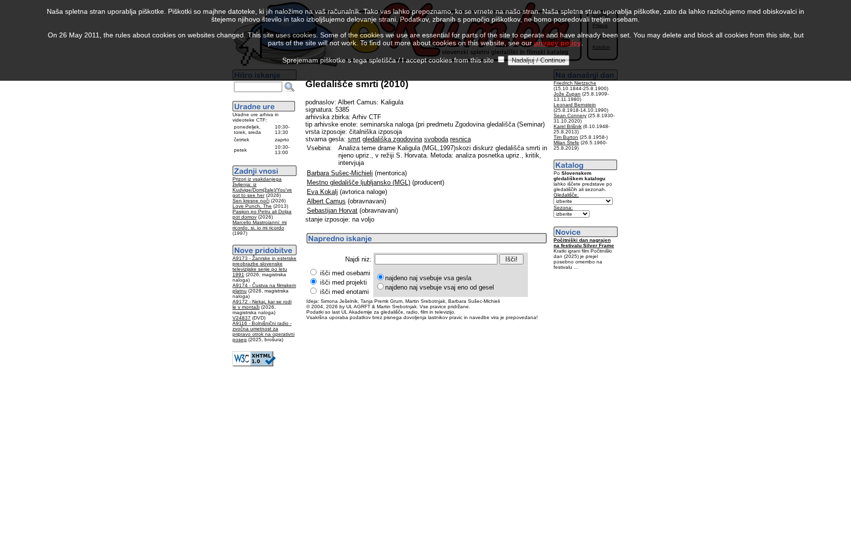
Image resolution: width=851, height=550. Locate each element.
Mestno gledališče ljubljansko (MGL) (358, 182)
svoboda (436, 139)
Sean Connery (570, 115)
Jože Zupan (567, 94)
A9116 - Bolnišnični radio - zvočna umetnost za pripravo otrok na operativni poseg (263, 331)
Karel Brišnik (568, 126)
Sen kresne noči (250, 200)
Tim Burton (566, 137)
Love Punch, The (252, 206)
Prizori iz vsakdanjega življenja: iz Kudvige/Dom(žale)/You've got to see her (262, 187)
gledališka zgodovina (392, 139)
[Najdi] (289, 87)
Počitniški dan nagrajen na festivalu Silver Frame (584, 242)
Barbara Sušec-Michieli (340, 173)
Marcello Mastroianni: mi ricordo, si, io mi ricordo (259, 225)
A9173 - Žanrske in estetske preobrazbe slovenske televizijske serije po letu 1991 (264, 266)
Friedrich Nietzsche (575, 83)
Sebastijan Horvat (332, 210)
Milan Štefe (566, 142)
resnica (460, 139)
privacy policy (557, 43)
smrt (354, 139)
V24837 (241, 318)
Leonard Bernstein (575, 104)
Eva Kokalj (322, 191)
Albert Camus (326, 201)
